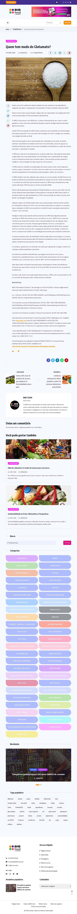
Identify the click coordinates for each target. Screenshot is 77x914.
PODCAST (55, 705)
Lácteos (22, 639)
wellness (19, 824)
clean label (24, 803)
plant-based (52, 811)
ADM (55, 558)
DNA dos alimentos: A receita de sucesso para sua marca (28, 468)
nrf (43, 811)
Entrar (67, 23)
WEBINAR (22, 734)
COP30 (55, 587)
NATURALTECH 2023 (22, 668)
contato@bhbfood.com (15, 862)
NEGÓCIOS (55, 668)
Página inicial (45, 851)
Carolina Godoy (22, 580)
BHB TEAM (13, 472)
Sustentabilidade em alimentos (22, 727)
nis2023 (22, 811)
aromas (20, 799)
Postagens (44, 859)
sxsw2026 (11, 820)
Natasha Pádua (55, 661)
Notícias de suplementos (55, 690)
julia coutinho (11, 811)
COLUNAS (22, 587)
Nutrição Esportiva (22, 697)
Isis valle (59, 807)
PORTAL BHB (22, 712)
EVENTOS (55, 609)
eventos (61, 803)
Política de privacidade (49, 871)
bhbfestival (47, 799)
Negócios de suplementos (55, 675)
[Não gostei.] (18, 351)
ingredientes (39, 807)
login (21, 427)
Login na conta (13, 865)
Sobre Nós (44, 855)
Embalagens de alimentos (55, 602)
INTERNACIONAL (55, 624)
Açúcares (22, 558)
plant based (11, 816)
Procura (67, 543)
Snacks (22, 719)
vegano (65, 820)
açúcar (28, 799)
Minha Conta (45, 863)
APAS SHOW (22, 565)
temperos (21, 820)
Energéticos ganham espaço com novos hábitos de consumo (38, 774)
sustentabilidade (62, 816)
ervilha (53, 803)
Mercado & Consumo (22, 661)
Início (7, 29)
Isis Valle (22, 631)
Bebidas (55, 565)
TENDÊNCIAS (17, 29)
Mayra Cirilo (55, 653)
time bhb (41, 820)
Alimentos (11, 799)
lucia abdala (22, 653)
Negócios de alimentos (21, 675)
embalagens (42, 803)
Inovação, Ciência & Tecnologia (22, 624)
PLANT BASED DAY (22, 705)
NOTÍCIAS (55, 683)
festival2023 (19, 807)
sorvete (39, 816)
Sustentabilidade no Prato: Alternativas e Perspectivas (28, 514)
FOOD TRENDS (22, 617)
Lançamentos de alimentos (22, 646)
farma (9, 807)
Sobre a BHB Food (29, 904)
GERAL (55, 617)
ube (50, 820)
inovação (50, 807)
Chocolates (55, 580)
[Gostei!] (13, 351)
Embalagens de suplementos (22, 609)
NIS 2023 (22, 683)
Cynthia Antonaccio (22, 595)
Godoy (29, 807)
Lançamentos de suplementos (55, 646)
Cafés (55, 573)
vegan (57, 820)
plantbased (63, 811)
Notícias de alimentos (22, 690)
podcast (21, 816)
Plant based (55, 697)
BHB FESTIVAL (22, 573)
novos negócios (33, 811)
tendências (31, 820)
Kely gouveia (55, 631)
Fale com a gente (47, 867)
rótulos (30, 816)
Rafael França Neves (55, 712)
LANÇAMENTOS (55, 639)
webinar (10, 824)
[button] (37, 784)
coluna (33, 803)
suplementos (49, 816)
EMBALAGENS (22, 602)
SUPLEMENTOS (55, 719)
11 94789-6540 (13, 858)
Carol (56, 799)
